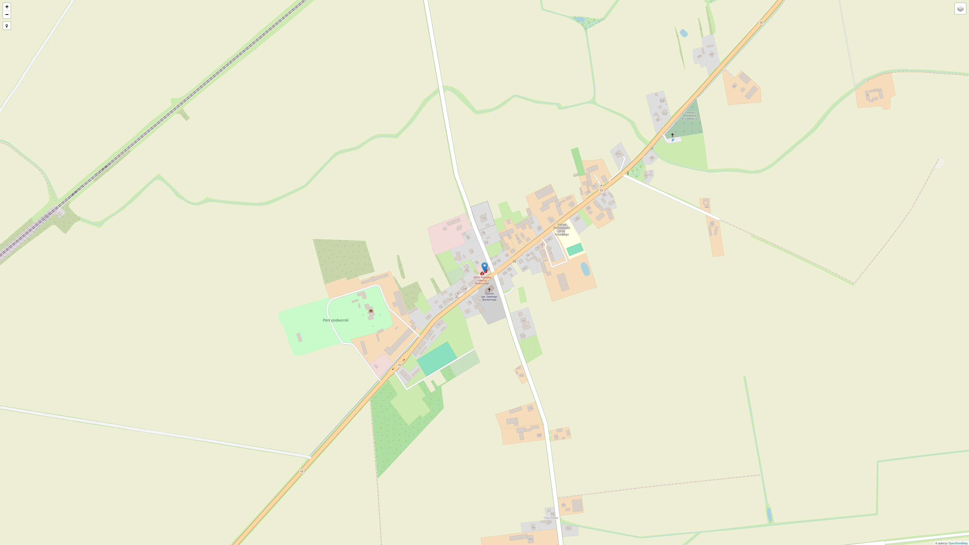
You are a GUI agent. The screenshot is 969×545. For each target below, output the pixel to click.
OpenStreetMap (958, 543)
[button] (7, 26)
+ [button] (7, 7)
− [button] (7, 14)
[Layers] (960, 8)
